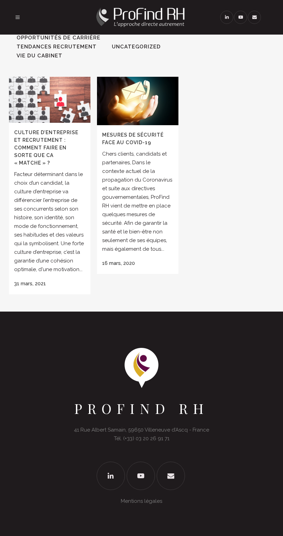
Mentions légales (141, 501)
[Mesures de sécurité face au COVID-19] (137, 101)
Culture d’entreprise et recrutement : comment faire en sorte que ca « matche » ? (46, 148)
